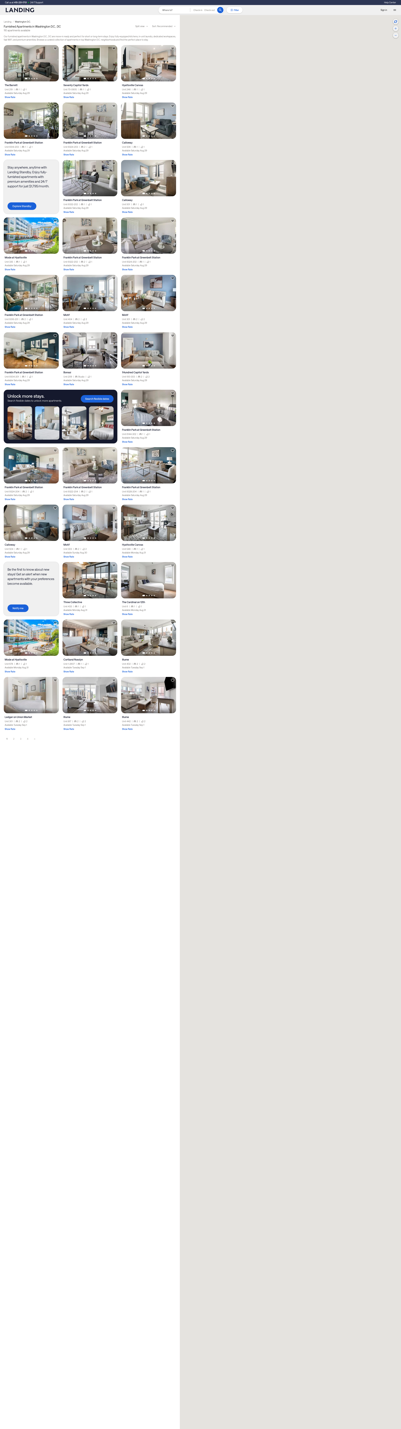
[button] (204, 10)
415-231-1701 (20, 2)
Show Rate (10, 97)
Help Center (390, 2)
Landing (7, 21)
